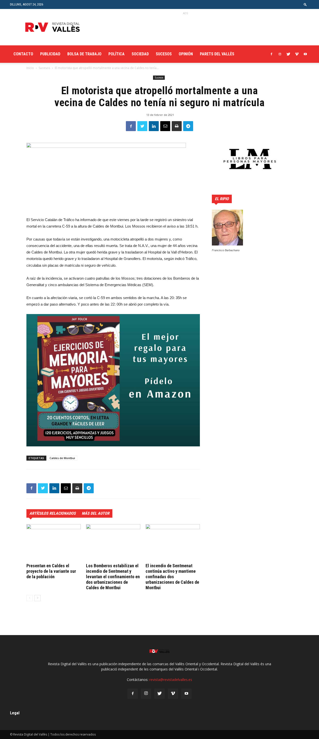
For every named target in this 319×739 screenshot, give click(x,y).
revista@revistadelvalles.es (170, 679)
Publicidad (50, 54)
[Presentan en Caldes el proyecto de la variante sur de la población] (53, 543)
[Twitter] (288, 54)
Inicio (30, 68)
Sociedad (140, 54)
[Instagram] (280, 54)
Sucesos (164, 54)
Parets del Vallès (217, 54)
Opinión (186, 54)
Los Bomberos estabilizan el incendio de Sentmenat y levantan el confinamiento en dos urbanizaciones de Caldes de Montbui (113, 576)
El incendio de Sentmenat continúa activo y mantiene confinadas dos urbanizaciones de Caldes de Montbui (172, 576)
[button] (305, 4)
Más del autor (95, 513)
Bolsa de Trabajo (84, 54)
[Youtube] (305, 54)
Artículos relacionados (52, 513)
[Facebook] (271, 54)
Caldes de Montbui (62, 458)
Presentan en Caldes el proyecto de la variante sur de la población (51, 571)
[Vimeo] (297, 54)
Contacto (23, 54)
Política (116, 54)
